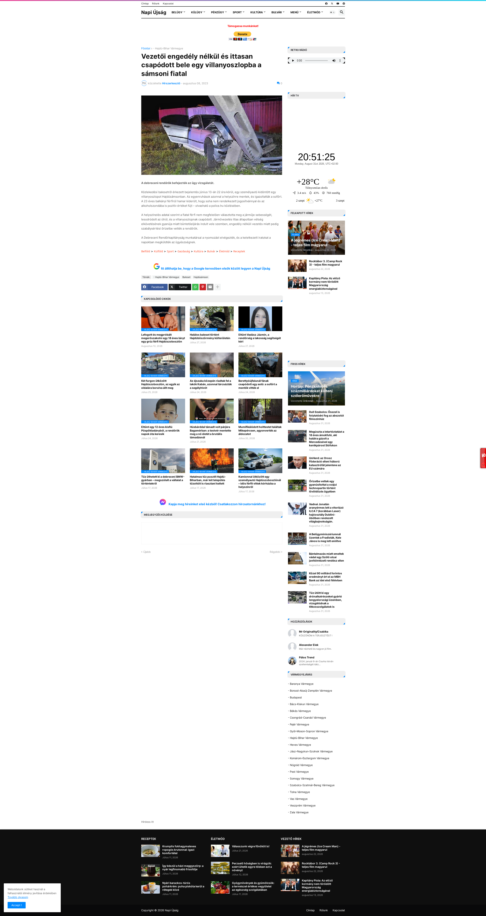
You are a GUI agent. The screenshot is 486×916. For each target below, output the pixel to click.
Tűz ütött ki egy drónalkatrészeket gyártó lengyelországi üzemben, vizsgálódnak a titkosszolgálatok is (325, 599)
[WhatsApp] (195, 287)
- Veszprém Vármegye (302, 805)
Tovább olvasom (18, 897)
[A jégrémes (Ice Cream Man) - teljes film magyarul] (290, 851)
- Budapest (295, 697)
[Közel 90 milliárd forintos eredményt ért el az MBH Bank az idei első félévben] (297, 578)
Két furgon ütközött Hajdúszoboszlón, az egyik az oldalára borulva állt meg (160, 384)
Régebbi (275, 551)
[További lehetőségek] (217, 287)
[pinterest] (344, 3)
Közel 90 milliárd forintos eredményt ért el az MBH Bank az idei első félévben (325, 577)
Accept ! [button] (16, 905)
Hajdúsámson (201, 277)
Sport (237, 12)
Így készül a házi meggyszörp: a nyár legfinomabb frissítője (183, 867)
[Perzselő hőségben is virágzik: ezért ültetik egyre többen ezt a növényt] (220, 868)
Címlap (145, 3)
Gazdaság (184, 251)
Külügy (196, 12)
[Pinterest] (203, 287)
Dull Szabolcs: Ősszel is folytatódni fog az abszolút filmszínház (326, 415)
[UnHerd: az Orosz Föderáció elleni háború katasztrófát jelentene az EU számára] (297, 462)
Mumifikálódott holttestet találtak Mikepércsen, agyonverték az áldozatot (260, 430)
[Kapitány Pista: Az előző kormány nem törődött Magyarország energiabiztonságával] (297, 283)
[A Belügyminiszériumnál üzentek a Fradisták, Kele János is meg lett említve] (297, 539)
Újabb (147, 551)
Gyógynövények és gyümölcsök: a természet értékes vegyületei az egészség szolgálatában (253, 886)
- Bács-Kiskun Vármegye (303, 704)
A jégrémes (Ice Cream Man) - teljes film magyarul (321, 848)
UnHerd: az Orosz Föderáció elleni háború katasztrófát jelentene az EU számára (325, 463)
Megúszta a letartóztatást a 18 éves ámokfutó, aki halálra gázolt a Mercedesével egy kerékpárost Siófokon (326, 438)
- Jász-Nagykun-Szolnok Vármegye (310, 751)
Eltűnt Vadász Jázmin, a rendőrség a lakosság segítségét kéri (259, 338)
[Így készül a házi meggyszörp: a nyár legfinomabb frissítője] (150, 870)
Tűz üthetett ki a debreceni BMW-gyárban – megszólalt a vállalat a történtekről (163, 480)
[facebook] (326, 3)
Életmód (313, 12)
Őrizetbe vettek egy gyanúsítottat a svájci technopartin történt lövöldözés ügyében (323, 486)
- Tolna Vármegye (299, 792)
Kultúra (256, 12)
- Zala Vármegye (298, 812)
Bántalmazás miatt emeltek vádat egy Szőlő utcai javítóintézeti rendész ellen (326, 557)
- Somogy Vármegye (300, 778)
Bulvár (276, 12)
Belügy (177, 12)
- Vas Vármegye (298, 798)
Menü (294, 12)
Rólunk (155, 3)
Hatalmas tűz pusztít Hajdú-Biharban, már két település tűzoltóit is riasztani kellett (208, 480)
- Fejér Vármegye (298, 724)
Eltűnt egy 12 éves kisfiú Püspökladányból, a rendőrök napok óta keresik (160, 430)
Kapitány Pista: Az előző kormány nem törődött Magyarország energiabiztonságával (324, 283)
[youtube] (338, 3)
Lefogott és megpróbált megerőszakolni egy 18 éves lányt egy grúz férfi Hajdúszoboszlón (163, 338)
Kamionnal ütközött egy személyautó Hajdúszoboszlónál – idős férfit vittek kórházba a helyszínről (259, 482)
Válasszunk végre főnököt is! (250, 846)
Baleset (186, 277)
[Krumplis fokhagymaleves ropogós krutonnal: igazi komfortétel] (150, 851)
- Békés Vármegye (299, 710)
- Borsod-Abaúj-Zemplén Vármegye (310, 690)
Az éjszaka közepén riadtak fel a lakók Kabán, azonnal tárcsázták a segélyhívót (211, 384)
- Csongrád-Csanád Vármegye (307, 717)
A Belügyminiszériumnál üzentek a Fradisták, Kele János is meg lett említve (325, 538)
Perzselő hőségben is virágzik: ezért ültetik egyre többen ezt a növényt (252, 867)
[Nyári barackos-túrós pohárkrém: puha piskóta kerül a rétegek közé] (150, 887)
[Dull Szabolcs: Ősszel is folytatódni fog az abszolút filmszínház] (297, 416)
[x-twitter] (332, 3)
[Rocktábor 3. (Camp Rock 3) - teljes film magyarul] (297, 266)
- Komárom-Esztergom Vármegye (308, 758)
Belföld (145, 251)
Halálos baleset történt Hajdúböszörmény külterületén (210, 336)
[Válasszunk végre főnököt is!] (220, 851)
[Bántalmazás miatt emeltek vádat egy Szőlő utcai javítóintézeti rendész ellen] (297, 558)
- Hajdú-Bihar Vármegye (168, 48)
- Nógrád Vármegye (300, 765)
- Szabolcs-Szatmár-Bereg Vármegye (311, 785)
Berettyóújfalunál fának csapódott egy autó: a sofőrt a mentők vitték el (257, 384)
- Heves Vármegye (299, 744)
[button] (332, 12)
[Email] (210, 287)
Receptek (239, 251)
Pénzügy (217, 12)
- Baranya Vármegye (300, 683)
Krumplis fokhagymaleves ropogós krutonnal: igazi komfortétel (179, 850)
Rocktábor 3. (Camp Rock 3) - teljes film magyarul (325, 263)
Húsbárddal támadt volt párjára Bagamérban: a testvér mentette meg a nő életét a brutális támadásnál (210, 432)
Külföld (158, 251)
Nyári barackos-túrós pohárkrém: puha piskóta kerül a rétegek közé (183, 886)
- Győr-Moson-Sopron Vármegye (308, 731)
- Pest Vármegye (298, 771)
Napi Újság (153, 12)
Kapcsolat (168, 3)
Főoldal (145, 48)
